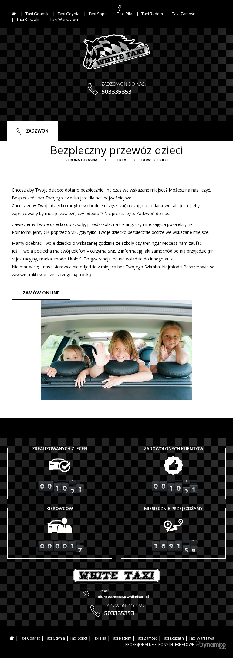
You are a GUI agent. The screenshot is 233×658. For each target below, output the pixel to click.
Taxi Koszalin (28, 19)
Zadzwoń (37, 131)
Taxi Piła (124, 13)
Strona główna (81, 159)
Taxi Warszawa (64, 19)
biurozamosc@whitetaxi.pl (123, 596)
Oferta (119, 159)
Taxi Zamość (183, 13)
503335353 (116, 91)
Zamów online (40, 293)
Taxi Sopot (98, 13)
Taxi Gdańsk (37, 13)
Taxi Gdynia (68, 13)
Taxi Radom (152, 13)
